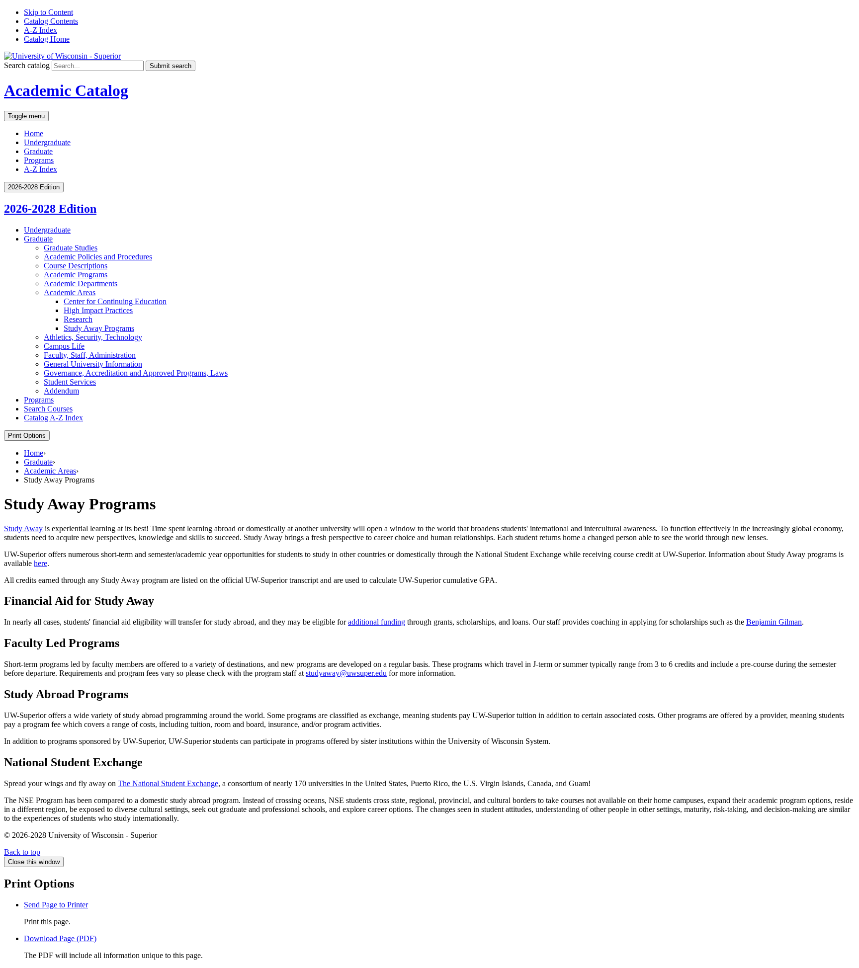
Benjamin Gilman (774, 622)
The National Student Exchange (168, 783)
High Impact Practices (98, 310)
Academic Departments (80, 283)
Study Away (23, 528)
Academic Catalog (66, 90)
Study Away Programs (99, 328)
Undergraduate (47, 142)
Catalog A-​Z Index (53, 417)
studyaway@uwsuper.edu (346, 673)
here (40, 563)
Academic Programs (75, 274)
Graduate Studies (70, 247)
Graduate (38, 151)
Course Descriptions (75, 265)
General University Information (93, 364)
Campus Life (64, 346)
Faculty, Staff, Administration (90, 355)
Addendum (61, 391)
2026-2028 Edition (50, 208)
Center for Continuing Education (115, 301)
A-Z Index (40, 30)
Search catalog (27, 65)
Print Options (27, 435)
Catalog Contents (51, 21)
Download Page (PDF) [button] (60, 938)
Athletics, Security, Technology (93, 337)
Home (33, 133)
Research (78, 319)
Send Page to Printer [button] (56, 904)
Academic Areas (69, 292)
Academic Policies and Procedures (98, 256)
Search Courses (48, 408)
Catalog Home (47, 39)
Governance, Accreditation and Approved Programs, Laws (136, 373)
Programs (39, 160)
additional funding (376, 622)
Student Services (70, 382)
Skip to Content (48, 12)
